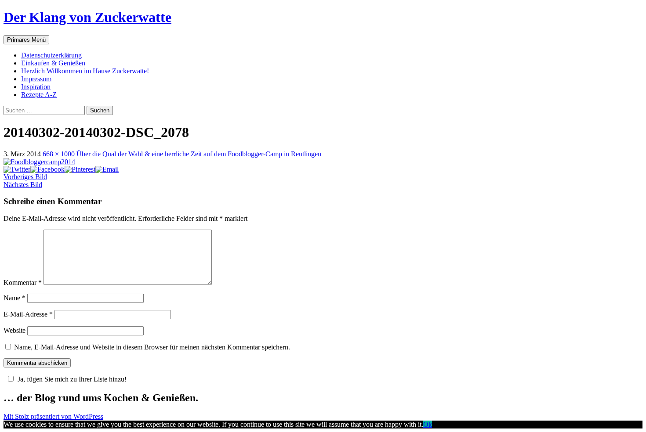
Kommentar (23, 282)
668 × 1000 (59, 154)
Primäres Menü (26, 39)
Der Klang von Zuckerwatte (87, 17)
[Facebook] (47, 169)
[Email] (107, 169)
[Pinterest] (80, 169)
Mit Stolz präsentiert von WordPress (53, 416)
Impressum (36, 79)
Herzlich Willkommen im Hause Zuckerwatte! (85, 71)
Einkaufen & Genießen (53, 63)
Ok (427, 424)
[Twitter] (17, 169)
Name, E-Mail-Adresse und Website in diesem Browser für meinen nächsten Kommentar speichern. (152, 347)
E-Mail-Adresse (28, 314)
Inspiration (36, 86)
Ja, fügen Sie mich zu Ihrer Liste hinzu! (72, 379)
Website (14, 330)
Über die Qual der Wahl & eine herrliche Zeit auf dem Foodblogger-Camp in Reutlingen (198, 154)
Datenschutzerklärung (51, 55)
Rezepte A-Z (39, 94)
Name (14, 298)
